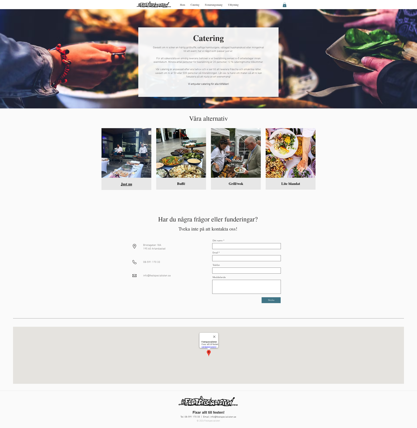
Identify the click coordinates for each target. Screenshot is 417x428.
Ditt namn (218, 240)
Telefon (216, 265)
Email (215, 252)
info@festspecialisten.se (223, 416)
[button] (285, 4)
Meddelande (219, 277)
